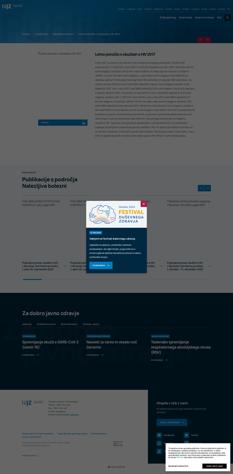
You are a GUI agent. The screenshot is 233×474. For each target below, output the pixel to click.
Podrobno (99, 265)
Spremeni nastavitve (178, 466)
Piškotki (179, 457)
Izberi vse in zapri (214, 466)
